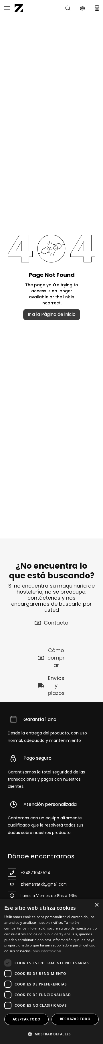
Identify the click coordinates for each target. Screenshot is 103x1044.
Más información (47, 950)
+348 (26, 872)
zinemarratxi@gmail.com (44, 884)
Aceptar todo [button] (27, 1019)
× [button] (96, 905)
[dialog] (51, 971)
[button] (82, 8)
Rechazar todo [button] (75, 1018)
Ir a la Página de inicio (52, 314)
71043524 (40, 872)
